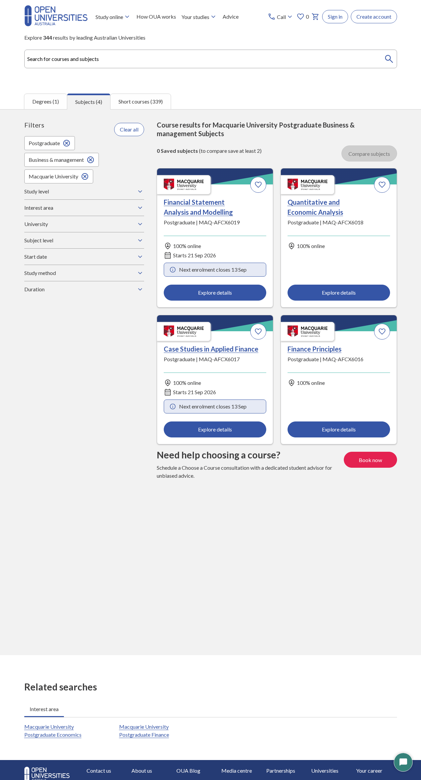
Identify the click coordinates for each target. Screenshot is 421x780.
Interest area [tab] (44, 709)
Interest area (38, 207)
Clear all (129, 129)
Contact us (99, 770)
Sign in (335, 16)
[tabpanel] (210, 382)
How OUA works (156, 16)
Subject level (38, 240)
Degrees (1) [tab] (45, 101)
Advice (231, 16)
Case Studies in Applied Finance (211, 349)
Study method (40, 273)
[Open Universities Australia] (56, 24)
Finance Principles (314, 349)
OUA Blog (188, 770)
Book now (370, 460)
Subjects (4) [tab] (88, 102)
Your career (369, 770)
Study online (109, 17)
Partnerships (280, 770)
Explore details (215, 292)
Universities (324, 770)
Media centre (236, 770)
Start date (35, 256)
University (36, 224)
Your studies (195, 17)
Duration (34, 289)
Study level (36, 191)
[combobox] (210, 59)
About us (141, 770)
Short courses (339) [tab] (140, 101)
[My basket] (315, 16)
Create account (373, 16)
